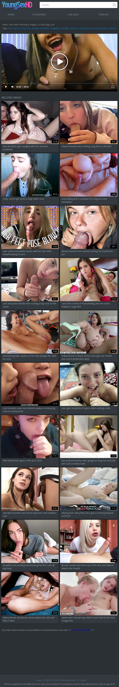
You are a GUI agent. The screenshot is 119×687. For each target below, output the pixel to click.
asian (9, 28)
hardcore (74, 28)
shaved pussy (101, 28)
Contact (83, 680)
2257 (56, 680)
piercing (83, 28)
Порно (39, 680)
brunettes (44, 28)
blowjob (35, 28)
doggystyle (55, 28)
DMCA (48, 680)
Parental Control (69, 680)
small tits (112, 28)
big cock (17, 28)
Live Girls (73, 14)
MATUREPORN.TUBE (81, 630)
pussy (90, 28)
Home (11, 14)
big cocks (26, 28)
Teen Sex (103, 14)
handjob (65, 28)
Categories (39, 14)
